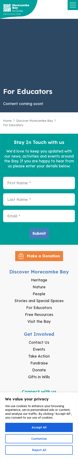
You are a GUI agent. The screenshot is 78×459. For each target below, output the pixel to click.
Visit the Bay (39, 321)
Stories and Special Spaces (39, 300)
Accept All (39, 427)
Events (39, 349)
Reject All (39, 450)
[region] (39, 425)
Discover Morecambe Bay (34, 121)
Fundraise (39, 363)
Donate (39, 370)
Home (7, 121)
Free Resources (39, 314)
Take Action (39, 356)
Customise (39, 439)
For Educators (39, 307)
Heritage (39, 280)
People (39, 293)
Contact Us (39, 342)
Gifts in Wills (39, 376)
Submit (39, 233)
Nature (39, 287)
